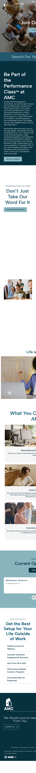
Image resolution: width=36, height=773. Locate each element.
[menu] (33, 2)
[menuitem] (19, 3)
